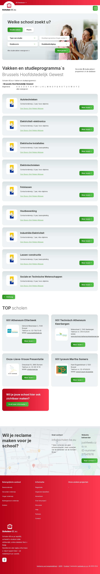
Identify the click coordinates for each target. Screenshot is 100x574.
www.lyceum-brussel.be (84, 372)
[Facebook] (4, 560)
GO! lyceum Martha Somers (71, 359)
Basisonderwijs (7, 487)
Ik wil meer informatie (17, 404)
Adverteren (39, 496)
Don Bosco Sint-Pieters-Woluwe (31, 108)
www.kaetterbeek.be (34, 333)
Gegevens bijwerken (42, 492)
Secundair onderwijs (9, 492)
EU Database (20, 2)
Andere (4, 505)
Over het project (40, 501)
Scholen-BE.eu (7, 81)
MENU (95, 8)
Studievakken (15, 30)
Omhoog (9, 297)
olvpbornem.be (32, 369)
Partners (38, 514)
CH (36, 87)
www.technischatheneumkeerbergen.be (85, 336)
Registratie (38, 487)
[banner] (9, 6)
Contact (38, 518)
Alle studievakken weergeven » (18, 51)
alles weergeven (22, 89)
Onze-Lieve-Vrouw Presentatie (25, 359)
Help (36, 509)
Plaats (29, 30)
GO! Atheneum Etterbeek (21, 320)
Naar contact (89, 461)
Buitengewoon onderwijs (10, 501)
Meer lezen (86, 107)
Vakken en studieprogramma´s (25, 81)
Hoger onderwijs (7, 496)
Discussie (38, 505)
